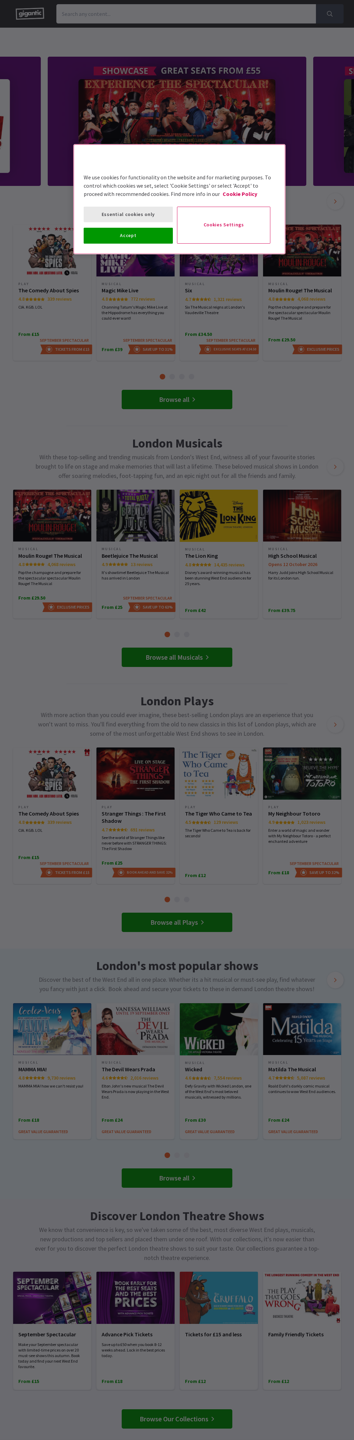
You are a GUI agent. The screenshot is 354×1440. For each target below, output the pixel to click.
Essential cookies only (128, 214)
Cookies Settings (224, 225)
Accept (128, 235)
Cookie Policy (240, 193)
